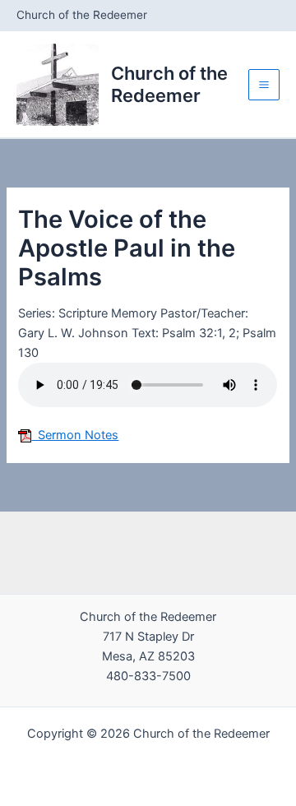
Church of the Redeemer (169, 84)
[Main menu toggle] (264, 84)
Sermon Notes (74, 435)
